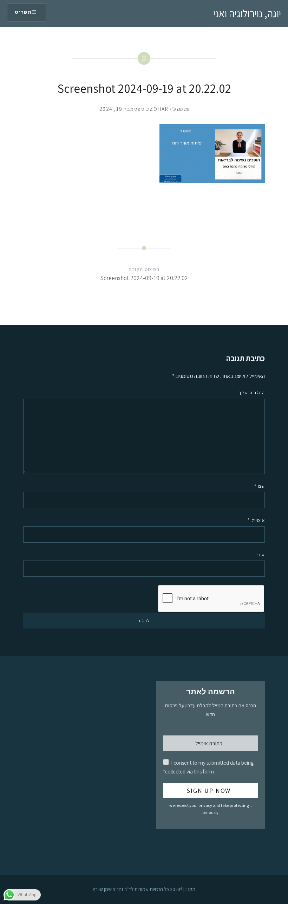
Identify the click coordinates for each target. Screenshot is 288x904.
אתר (260, 555)
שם (259, 486)
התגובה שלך (251, 393)
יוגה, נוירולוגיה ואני (247, 13)
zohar (159, 109)
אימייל (256, 520)
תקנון (190, 889)
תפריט (23, 12)
